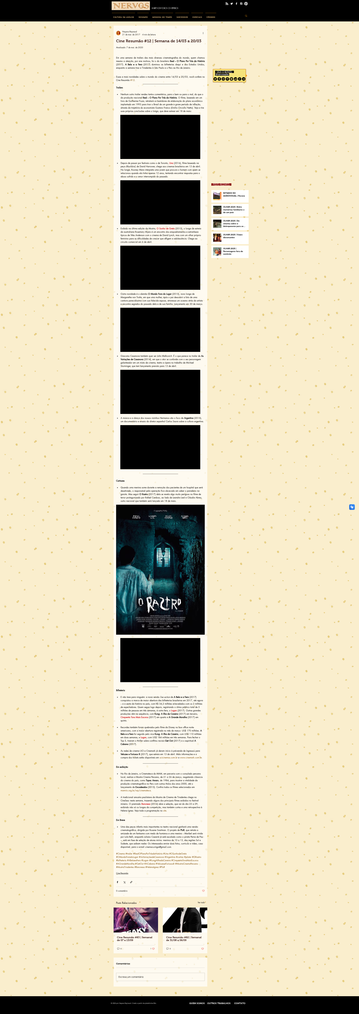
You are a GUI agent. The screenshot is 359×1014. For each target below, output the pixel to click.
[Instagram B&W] (241, 3)
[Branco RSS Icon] (227, 3)
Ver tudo (201, 902)
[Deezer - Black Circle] (235, 79)
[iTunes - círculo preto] (239, 79)
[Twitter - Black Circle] (215, 79)
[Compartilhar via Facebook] (117, 882)
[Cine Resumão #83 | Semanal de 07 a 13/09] (136, 920)
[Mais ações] (203, 33)
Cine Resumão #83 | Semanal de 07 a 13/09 (134, 939)
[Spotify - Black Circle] (231, 79)
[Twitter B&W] (231, 3)
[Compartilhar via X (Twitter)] (124, 882)
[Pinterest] (246, 3)
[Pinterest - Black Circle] (227, 79)
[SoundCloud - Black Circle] (243, 79)
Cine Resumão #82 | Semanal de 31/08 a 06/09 (184, 939)
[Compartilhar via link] (131, 882)
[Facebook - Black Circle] (219, 79)
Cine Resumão (122, 873)
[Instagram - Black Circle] (223, 79)
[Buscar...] (246, 16)
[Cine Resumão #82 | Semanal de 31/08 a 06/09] (185, 920)
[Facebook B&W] (236, 3)
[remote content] (160, 137)
